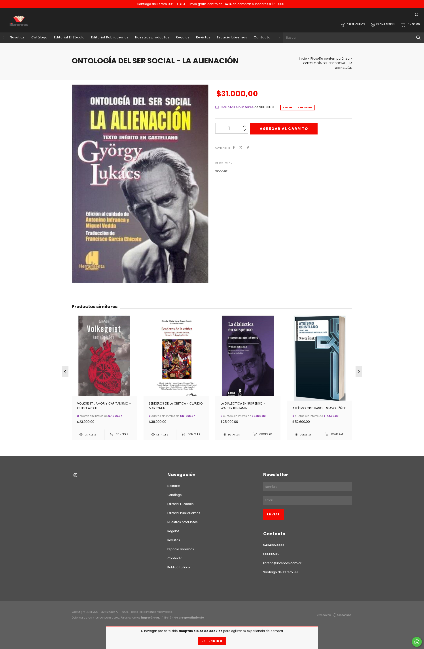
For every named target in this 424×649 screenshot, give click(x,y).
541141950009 (273, 545)
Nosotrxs (17, 37)
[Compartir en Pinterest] (248, 148)
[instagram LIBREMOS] (416, 14)
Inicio (303, 58)
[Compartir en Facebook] (234, 148)
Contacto (262, 37)
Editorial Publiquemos (110, 37)
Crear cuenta (356, 24)
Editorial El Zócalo (69, 37)
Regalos (182, 37)
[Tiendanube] (334, 616)
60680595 (271, 554)
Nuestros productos (152, 37)
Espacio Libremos (232, 37)
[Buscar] (418, 38)
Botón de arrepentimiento (184, 617)
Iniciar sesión (385, 24)
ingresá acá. (150, 617)
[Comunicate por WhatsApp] (417, 642)
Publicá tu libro (178, 567)
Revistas (203, 37)
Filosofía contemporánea (330, 58)
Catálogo (39, 37)
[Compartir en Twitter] (240, 148)
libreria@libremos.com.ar (282, 563)
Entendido (212, 641)
